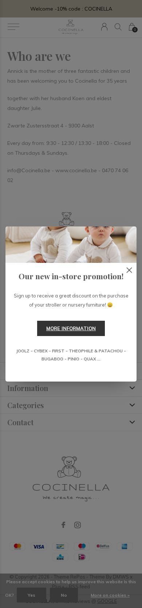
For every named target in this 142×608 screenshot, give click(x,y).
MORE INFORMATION (71, 328)
